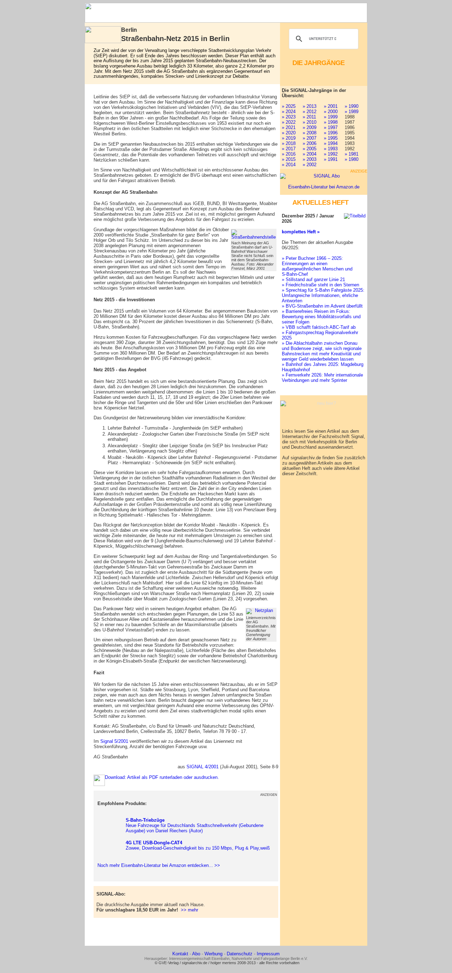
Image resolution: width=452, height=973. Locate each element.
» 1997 (331, 127)
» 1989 (351, 111)
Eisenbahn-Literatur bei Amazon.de (323, 187)
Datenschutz (239, 953)
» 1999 (331, 117)
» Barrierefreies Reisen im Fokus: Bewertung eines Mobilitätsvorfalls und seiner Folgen (321, 317)
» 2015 (289, 159)
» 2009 (309, 127)
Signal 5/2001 (114, 741)
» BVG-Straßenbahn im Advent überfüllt (322, 306)
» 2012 (309, 111)
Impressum (268, 953)
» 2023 (289, 117)
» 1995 (331, 138)
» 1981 (351, 154)
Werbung (213, 953)
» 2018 (289, 143)
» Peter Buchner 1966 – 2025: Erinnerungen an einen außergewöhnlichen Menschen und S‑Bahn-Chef (317, 266)
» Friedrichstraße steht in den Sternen (320, 284)
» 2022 (289, 122)
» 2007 (309, 138)
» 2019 (289, 138)
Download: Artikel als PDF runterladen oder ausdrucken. (162, 777)
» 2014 (289, 164)
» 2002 (309, 164)
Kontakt (180, 953)
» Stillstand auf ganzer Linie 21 (313, 279)
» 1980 (351, 159)
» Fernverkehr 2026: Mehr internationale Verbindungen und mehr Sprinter (322, 377)
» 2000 (331, 111)
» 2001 (331, 106)
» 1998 (331, 122)
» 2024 (289, 111)
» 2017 (289, 148)
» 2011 (309, 117)
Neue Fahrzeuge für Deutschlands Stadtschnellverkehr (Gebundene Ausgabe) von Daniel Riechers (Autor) (194, 825)
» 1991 (331, 159)
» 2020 (289, 132)
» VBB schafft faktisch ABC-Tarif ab (319, 327)
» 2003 (309, 159)
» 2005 (309, 148)
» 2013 (309, 106)
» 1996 (331, 132)
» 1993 (331, 148)
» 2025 (289, 106)
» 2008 (309, 132)
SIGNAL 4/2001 (202, 766)
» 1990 (351, 106)
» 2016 (289, 154)
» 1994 (331, 143)
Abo (196, 953)
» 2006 (309, 143)
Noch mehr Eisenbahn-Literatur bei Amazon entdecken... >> (157, 865)
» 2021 (289, 127)
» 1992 (331, 154)
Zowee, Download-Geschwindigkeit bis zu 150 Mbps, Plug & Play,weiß (198, 845)
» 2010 (309, 122)
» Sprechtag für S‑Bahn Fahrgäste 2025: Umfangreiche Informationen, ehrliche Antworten (323, 295)
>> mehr (189, 910)
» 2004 (309, 154)
